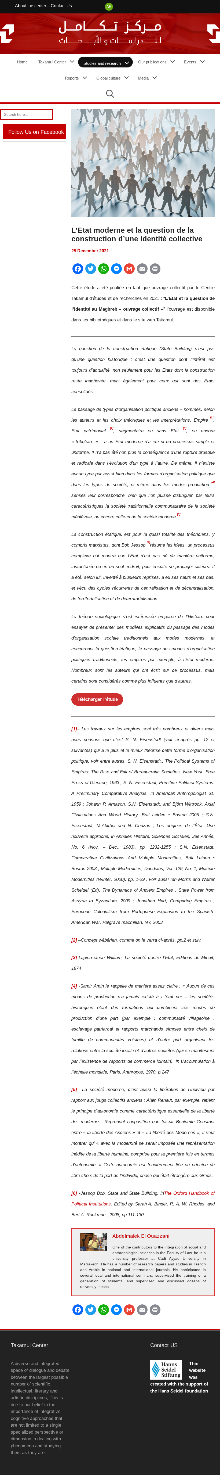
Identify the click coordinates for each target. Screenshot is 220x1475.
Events (190, 62)
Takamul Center (52, 62)
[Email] (142, 270)
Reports (72, 78)
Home (22, 62)
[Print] (155, 270)
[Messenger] (116, 270)
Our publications (152, 62)
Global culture (108, 78)
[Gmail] (129, 270)
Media (143, 78)
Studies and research (102, 63)
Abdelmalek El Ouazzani (140, 1236)
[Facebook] (77, 270)
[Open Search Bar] (110, 94)
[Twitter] (90, 270)
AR (109, 7)
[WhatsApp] (103, 270)
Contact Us (61, 5)
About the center (30, 5)
